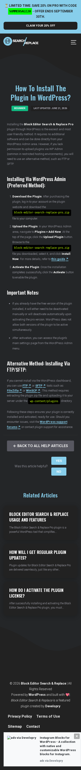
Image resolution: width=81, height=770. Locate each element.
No (58, 471)
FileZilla (13, 390)
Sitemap (15, 726)
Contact (33, 726)
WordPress (37, 694)
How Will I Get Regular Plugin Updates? (37, 555)
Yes (59, 461)
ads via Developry (51, 760)
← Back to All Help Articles (40, 446)
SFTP (39, 385)
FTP (25, 385)
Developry (52, 706)
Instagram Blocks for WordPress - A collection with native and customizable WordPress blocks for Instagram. (58, 746)
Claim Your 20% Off (40, 25)
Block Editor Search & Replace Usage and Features (38, 517)
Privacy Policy (20, 716)
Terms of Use (48, 716)
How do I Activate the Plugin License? (36, 593)
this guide (58, 259)
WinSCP (31, 390)
